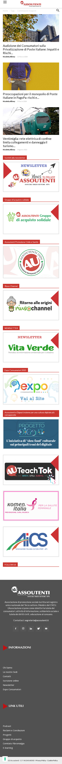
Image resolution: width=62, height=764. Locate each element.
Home (5, 11)
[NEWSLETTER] (31, 361)
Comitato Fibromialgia (13, 743)
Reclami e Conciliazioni (14, 730)
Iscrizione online (11, 680)
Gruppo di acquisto (12, 739)
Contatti (7, 676)
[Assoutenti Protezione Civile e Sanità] (31, 277)
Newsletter (8, 685)
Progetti (7, 734)
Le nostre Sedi (10, 671)
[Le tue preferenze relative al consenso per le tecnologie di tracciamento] (5, 759)
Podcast (7, 726)
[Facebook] (16, 629)
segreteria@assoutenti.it (37, 620)
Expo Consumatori (12, 689)
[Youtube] (46, 629)
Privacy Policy (41, 760)
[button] (58, 13)
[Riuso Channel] (31, 319)
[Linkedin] (31, 629)
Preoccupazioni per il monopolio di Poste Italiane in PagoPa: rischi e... (30, 95)
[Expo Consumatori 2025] (31, 403)
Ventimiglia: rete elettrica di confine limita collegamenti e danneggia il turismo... (27, 142)
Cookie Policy (52, 760)
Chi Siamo (7, 667)
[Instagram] (23, 628)
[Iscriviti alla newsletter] (31, 191)
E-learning (8, 747)
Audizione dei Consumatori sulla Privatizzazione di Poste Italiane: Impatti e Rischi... (31, 49)
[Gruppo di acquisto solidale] (31, 233)
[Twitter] (39, 629)
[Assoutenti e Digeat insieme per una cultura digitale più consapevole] (31, 448)
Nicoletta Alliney (9, 57)
